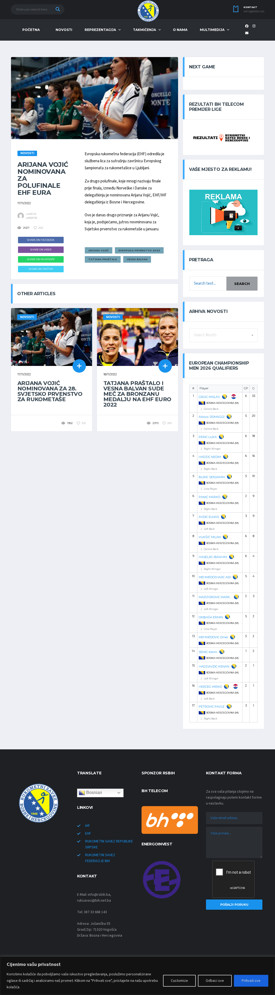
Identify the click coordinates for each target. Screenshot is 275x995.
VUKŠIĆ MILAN (210, 537)
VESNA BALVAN (137, 259)
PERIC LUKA (208, 437)
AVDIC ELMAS (209, 517)
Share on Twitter (41, 268)
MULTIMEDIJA (212, 30)
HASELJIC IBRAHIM (213, 557)
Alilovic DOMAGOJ (212, 417)
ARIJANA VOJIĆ (98, 250)
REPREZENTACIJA (100, 30)
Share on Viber (40, 249)
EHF (88, 833)
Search (242, 283)
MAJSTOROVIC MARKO (215, 597)
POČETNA (31, 30)
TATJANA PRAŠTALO (102, 259)
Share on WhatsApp (41, 259)
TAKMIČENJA (144, 30)
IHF (87, 825)
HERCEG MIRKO (210, 687)
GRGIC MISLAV (209, 397)
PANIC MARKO (209, 497)
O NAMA (180, 30)
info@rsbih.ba (254, 11)
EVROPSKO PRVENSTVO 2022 (139, 250)
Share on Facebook (41, 239)
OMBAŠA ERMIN (211, 617)
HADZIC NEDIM (210, 457)
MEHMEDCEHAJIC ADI (215, 577)
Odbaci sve (215, 980)
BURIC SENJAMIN (212, 477)
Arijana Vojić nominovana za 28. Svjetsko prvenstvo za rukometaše (49, 391)
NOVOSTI (64, 30)
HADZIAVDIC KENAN (214, 666)
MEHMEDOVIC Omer (213, 637)
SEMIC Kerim (208, 652)
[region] (137, 976)
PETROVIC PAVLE (212, 706)
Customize (179, 980)
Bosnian (93, 792)
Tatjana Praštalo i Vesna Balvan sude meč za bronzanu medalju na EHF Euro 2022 (137, 394)
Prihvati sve (251, 980)
